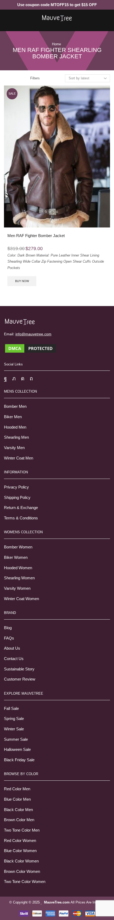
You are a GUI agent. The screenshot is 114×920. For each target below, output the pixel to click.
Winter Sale (14, 729)
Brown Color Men (19, 820)
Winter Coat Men (18, 458)
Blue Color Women (20, 851)
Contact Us (14, 659)
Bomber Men (15, 406)
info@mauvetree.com (33, 334)
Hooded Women (18, 568)
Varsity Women (17, 588)
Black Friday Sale (19, 760)
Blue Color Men (17, 799)
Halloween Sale (17, 749)
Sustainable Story (19, 669)
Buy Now (22, 281)
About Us (12, 648)
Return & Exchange (21, 508)
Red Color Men (17, 789)
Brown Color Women (22, 871)
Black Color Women (21, 861)
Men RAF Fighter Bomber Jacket (36, 236)
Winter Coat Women (21, 599)
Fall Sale (11, 708)
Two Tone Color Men (22, 830)
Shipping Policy (17, 497)
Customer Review (19, 679)
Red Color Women (20, 840)
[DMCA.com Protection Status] (30, 348)
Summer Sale (16, 739)
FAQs (9, 638)
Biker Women (16, 557)
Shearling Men (16, 437)
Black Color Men (18, 810)
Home (56, 44)
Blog (8, 628)
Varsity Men (14, 448)
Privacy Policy (16, 487)
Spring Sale (14, 719)
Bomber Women (18, 547)
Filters (35, 78)
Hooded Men (15, 427)
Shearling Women (19, 578)
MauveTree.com (57, 902)
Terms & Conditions (21, 518)
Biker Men (13, 417)
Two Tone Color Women (24, 882)
